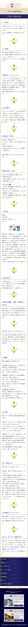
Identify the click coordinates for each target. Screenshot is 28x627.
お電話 (9, 32)
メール (4, 32)
